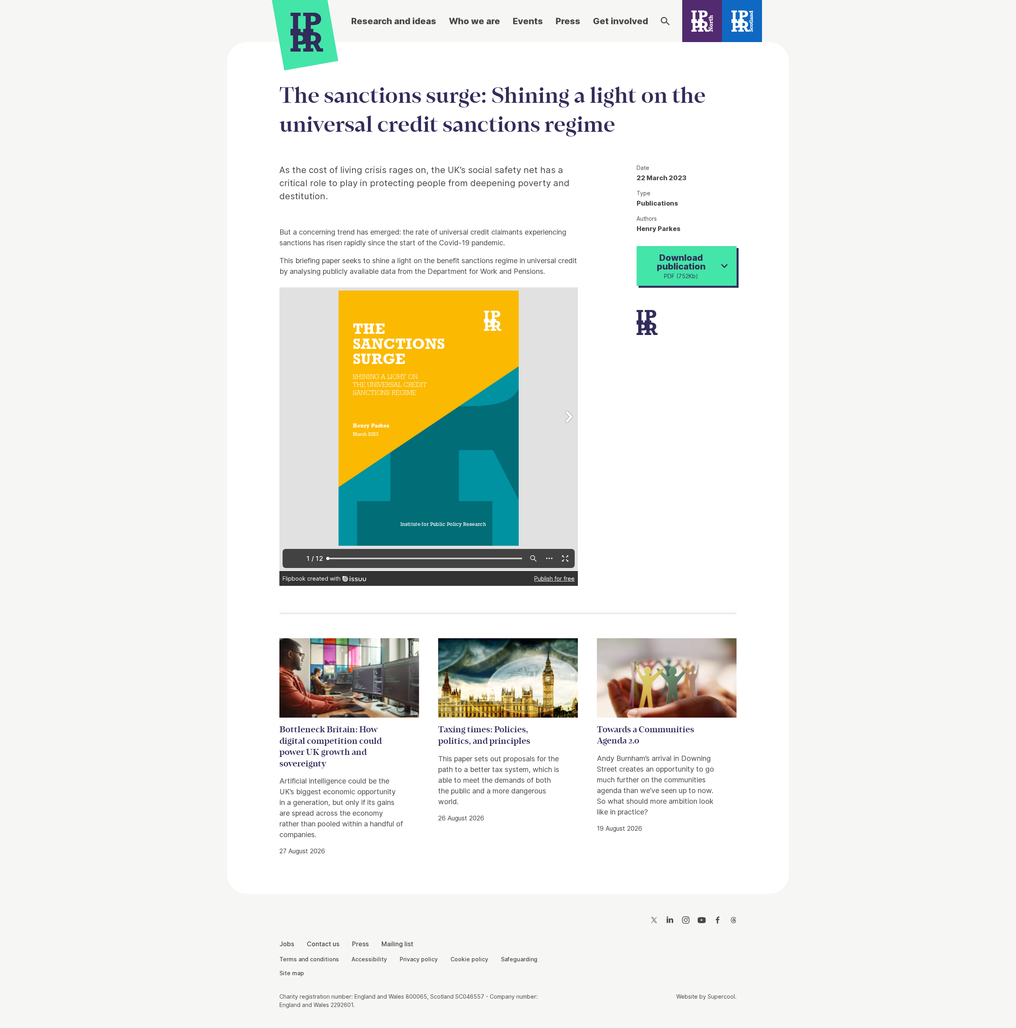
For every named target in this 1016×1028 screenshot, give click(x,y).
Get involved (620, 21)
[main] (508, 461)
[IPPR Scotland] (742, 21)
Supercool (721, 996)
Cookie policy (469, 959)
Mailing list (397, 944)
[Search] (665, 21)
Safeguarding (519, 959)
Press (568, 21)
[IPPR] (307, 31)
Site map (291, 973)
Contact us (323, 944)
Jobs (286, 944)
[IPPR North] (702, 21)
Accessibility (369, 959)
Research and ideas (393, 21)
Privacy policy (419, 959)
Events (528, 21)
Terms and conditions (309, 959)
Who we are (474, 21)
